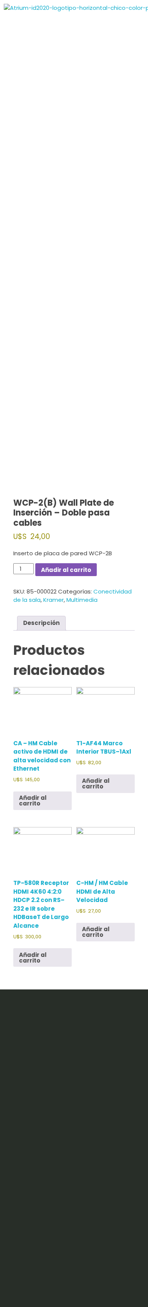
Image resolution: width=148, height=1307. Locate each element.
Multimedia (82, 600)
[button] (130, 204)
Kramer (53, 600)
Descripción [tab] (41, 623)
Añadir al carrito (66, 570)
